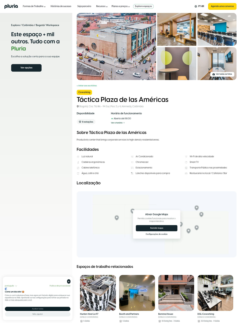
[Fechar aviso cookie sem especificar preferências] (68, 281)
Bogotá (40, 25)
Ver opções (26, 68)
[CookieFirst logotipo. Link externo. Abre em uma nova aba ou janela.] (6, 289)
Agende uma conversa (222, 6)
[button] (11, 286)
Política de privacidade (60, 286)
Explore (15, 25)
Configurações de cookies (157, 234)
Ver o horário (116, 123)
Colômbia (27, 25)
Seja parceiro (84, 6)
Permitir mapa (156, 228)
